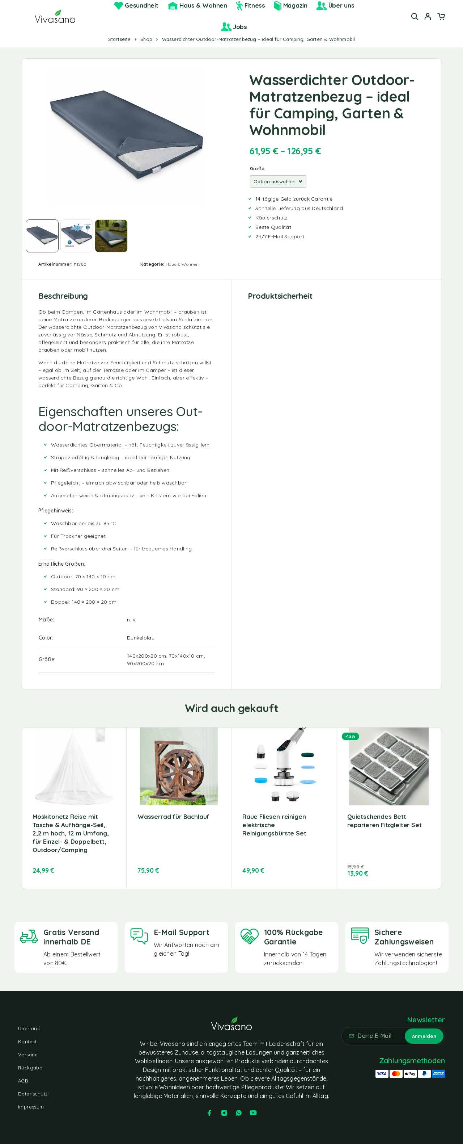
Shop (146, 39)
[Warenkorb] (440, 17)
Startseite (119, 39)
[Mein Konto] (427, 16)
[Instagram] (224, 1113)
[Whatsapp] (239, 1113)
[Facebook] (209, 1113)
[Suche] (414, 16)
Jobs (240, 26)
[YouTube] (253, 1113)
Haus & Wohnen (182, 264)
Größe (257, 168)
